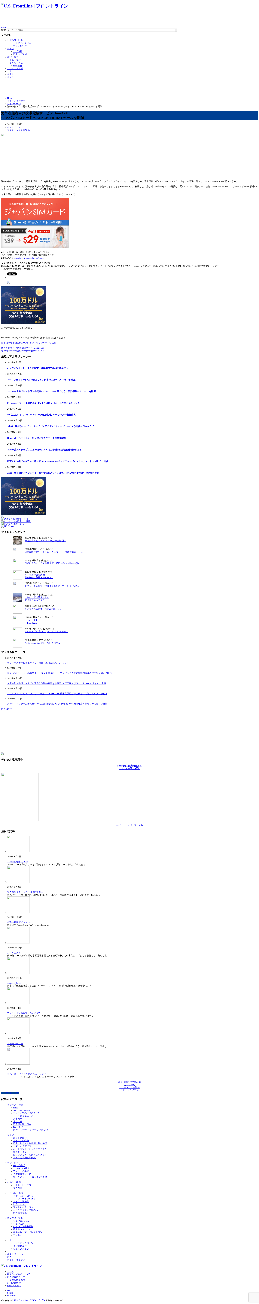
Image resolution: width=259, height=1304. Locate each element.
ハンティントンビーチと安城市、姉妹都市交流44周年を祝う (37, 368)
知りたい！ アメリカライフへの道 (30, 1177)
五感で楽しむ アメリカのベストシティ (26, 1074)
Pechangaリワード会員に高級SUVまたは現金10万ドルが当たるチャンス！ (44, 403)
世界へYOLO (19, 1204)
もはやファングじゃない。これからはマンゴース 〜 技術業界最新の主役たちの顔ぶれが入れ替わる (57, 693)
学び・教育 (12, 57)
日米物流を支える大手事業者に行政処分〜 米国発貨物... (53, 563)
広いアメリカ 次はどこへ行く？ (30, 1155)
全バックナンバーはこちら (129, 825)
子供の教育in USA (22, 1174)
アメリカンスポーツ (23, 1243)
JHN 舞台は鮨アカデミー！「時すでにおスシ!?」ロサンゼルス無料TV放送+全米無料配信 (53, 473)
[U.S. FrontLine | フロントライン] (34, 5)
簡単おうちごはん (22, 1229)
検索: (3, 30)
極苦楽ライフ (20, 1152)
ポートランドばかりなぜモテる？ (30, 1149)
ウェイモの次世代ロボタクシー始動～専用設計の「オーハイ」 (38, 663)
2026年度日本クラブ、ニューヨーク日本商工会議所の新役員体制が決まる (44, 449)
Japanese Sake (14, 983)
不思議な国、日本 (22, 1124)
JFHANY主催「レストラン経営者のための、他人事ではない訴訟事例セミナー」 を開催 (51, 391)
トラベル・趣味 (15, 63)
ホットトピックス (16, 1260)
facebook (11, 1295)
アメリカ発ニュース (23, 1116)
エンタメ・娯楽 (15, 68)
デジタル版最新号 (16, 1280)
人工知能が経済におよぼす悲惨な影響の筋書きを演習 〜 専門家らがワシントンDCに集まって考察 (56, 683)
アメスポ (17, 1235)
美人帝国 (17, 1188)
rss (8, 1290)
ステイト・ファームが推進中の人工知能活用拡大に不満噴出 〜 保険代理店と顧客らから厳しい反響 (57, 704)
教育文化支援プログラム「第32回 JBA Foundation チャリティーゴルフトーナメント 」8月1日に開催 (57, 461)
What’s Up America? (23, 1110)
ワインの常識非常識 (23, 1226)
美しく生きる (14, 953)
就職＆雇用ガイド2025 (18, 922)
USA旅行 (17, 65)
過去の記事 (6, 709)
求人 (9, 1257)
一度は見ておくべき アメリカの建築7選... (45, 540)
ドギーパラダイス (22, 1146)
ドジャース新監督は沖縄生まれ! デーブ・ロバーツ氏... (52, 586)
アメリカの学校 (21, 1171)
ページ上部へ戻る (10, 1093)
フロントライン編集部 (18, 130)
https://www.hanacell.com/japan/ (29, 258)
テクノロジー (20, 46)
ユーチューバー (15, 1043)
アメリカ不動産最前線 (24, 1157)
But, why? (18, 1127)
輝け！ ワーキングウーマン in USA (30, 1130)
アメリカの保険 (21, 1140)
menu (3, 27)
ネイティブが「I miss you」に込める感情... (46, 631)
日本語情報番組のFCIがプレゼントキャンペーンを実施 (28, 343)
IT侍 (15, 1107)
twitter (10, 1293)
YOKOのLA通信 (21, 1168)
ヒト (9, 71)
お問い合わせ (14, 1283)
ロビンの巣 (18, 1223)
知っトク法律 (20, 1138)
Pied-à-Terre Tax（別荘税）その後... (42, 643)
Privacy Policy (14, 1285)
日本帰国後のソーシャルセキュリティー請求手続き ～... (54, 552)
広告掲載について (16, 1277)
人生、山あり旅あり (23, 1196)
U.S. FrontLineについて (18, 1274)
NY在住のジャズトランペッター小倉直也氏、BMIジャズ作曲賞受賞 (41, 414)
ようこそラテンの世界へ (25, 1210)
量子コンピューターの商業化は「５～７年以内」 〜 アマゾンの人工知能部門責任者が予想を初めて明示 (59, 673)
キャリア (11, 77)
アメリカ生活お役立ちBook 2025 (23, 1013)
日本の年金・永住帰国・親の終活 (30, 1143)
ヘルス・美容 (14, 60)
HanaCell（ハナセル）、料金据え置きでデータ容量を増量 (36, 438)
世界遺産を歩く (21, 1213)
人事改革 (17, 1119)
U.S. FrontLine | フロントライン (29, 1300)
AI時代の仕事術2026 (17, 861)
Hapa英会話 (19, 1165)
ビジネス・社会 (15, 40)
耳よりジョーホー (16, 101)
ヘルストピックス (22, 1185)
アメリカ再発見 (21, 1201)
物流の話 (17, 1121)
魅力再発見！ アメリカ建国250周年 (25, 892)
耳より (10, 74)
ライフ (10, 48)
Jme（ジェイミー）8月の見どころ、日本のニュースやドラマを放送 (41, 379)
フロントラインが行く (24, 1199)
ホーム (10, 1271)
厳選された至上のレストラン (27, 1232)
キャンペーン (14, 103)
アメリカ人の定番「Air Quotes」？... (43, 609)
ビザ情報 (17, 51)
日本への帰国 (20, 54)
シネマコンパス (21, 1221)
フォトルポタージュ (23, 1207)
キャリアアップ (21, 1248)
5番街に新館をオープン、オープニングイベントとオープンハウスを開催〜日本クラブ (50, 426)
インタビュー (20, 1246)
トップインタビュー (23, 43)
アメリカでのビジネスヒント (27, 1113)
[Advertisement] (55, 19)
